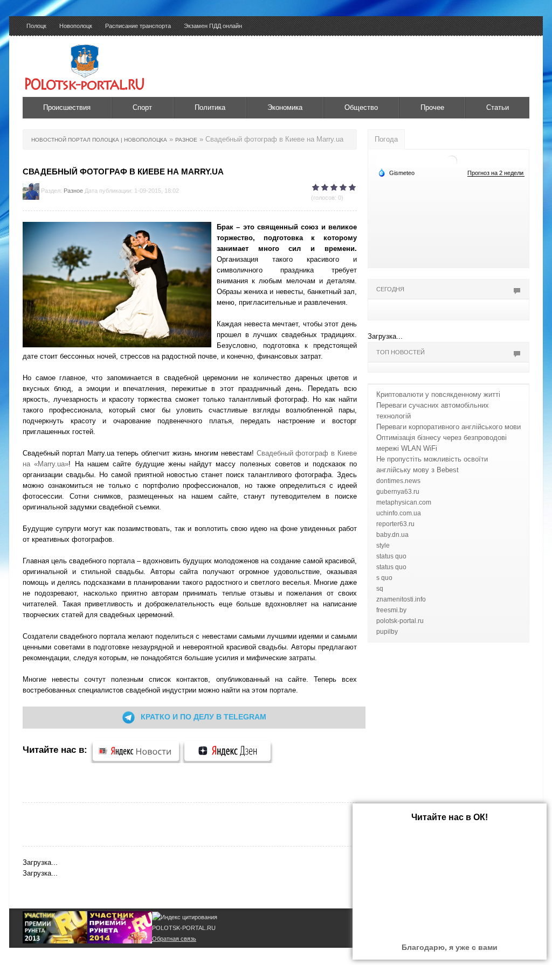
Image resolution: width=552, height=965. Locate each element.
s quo (384, 578)
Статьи (497, 107)
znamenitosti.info (401, 599)
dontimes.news (398, 481)
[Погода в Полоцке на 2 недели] (496, 173)
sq (379, 588)
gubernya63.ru (397, 491)
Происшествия (67, 107)
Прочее (432, 107)
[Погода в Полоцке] (451, 160)
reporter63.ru (395, 524)
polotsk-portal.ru (400, 621)
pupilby (387, 631)
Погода (386, 139)
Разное (73, 190)
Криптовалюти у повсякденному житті (438, 394)
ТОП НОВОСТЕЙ (400, 352)
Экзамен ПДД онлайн (213, 26)
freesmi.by (391, 610)
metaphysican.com (403, 502)
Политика (210, 107)
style (383, 545)
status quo (391, 556)
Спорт (142, 107)
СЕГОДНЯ (390, 289)
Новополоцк (75, 26)
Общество (361, 107)
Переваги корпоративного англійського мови (448, 427)
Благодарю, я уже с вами (450, 947)
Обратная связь (174, 938)
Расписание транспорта (138, 26)
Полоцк (36, 26)
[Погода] (396, 172)
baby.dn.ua (392, 535)
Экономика (284, 107)
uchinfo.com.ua (398, 513)
